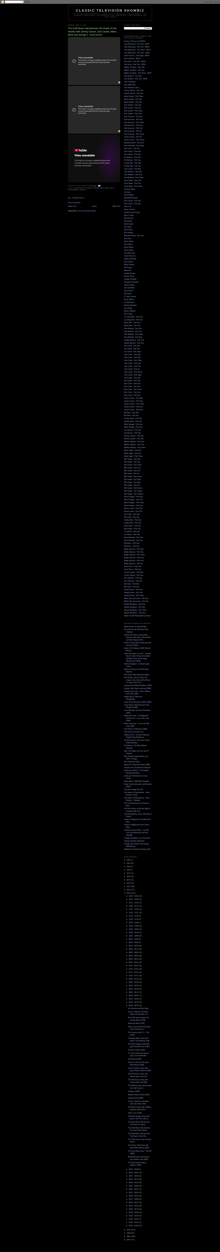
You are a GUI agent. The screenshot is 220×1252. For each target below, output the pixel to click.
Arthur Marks (129, 247)
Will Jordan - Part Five (132, 471)
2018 (129, 870)
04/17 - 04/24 (134, 1176)
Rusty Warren (129, 299)
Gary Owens (128, 262)
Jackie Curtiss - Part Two (133, 401)
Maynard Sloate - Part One (134, 143)
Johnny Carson (92, 188)
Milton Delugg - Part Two (133, 427)
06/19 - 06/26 (134, 986)
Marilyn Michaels (130, 259)
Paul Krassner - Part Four (133, 125)
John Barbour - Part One (133, 172)
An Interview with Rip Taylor (138, 1008)
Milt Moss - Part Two (131, 546)
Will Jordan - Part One (132, 459)
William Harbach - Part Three (134, 447)
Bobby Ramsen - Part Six (133, 564)
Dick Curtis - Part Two (132, 386)
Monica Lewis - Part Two (133, 511)
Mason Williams (130, 311)
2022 (129, 860)
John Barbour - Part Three (133, 177)
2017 (129, 873)
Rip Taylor (127, 294)
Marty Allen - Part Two (132, 325)
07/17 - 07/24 (134, 972)
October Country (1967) (136, 1050)
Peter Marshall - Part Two (133, 540)
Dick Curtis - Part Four (132, 392)
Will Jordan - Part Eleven (133, 488)
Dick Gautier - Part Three (133, 111)
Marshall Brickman (131, 198)
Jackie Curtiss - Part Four (133, 410)
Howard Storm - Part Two (133, 592)
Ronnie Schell (129, 276)
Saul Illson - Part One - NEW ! (135, 61)
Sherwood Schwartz (131, 282)
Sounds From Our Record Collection (137, 767)
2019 (129, 866)
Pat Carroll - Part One (132, 346)
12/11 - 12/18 (134, 903)
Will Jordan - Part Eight (132, 479)
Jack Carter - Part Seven (133, 372)
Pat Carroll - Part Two (132, 349)
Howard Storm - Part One (133, 590)
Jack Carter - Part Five (132, 366)
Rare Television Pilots (132, 762)
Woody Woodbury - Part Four (134, 613)
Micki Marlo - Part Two (132, 529)
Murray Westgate (130, 305)
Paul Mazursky (129, 253)
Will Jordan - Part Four (132, 468)
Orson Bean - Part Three (133, 186)
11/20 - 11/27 (134, 913)
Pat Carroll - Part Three (132, 352)
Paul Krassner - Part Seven (134, 134)
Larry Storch (128, 291)
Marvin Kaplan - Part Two (133, 500)
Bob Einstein (128, 218)
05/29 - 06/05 (134, 995)
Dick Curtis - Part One (132, 384)
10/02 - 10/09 (134, 936)
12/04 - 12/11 (134, 906)
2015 (129, 880)
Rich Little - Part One (132, 514)
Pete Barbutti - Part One (133, 328)
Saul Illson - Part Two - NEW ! (135, 64)
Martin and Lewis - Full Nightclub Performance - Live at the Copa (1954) (136, 718)
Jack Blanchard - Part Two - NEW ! (137, 47)
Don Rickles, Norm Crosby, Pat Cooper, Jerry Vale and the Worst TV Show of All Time (137, 680)
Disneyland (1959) (134, 1059)
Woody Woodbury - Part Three (135, 610)
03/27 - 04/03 (134, 1186)
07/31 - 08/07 (134, 966)
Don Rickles (80, 188)
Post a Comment (74, 203)
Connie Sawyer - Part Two (133, 575)
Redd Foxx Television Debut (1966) (137, 765)
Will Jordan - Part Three (132, 465)
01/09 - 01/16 (134, 1222)
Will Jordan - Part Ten (132, 485)
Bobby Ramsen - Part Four (134, 558)
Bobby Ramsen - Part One (133, 549)
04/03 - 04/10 (134, 1182)
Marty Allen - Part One (132, 323)
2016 (129, 876)
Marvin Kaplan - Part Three (134, 503)
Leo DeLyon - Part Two (132, 433)
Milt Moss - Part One (131, 543)
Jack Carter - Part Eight (132, 375)
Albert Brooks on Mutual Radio (135, 627)
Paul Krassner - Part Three (134, 122)
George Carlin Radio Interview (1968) (137, 688)
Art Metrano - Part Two (132, 160)
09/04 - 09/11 (134, 949)
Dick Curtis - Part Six (132, 148)
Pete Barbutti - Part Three (133, 334)
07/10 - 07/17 (134, 976)
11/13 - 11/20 (134, 916)
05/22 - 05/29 (134, 999)
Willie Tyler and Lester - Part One (136, 598)
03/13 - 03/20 (134, 1192)
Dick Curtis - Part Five (132, 395)
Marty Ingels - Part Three (133, 456)
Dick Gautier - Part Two (132, 108)
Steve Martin (128, 250)
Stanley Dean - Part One (133, 418)
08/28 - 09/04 (134, 952)
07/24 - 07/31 (134, 969)
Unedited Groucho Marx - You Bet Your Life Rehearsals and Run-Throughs (136, 832)
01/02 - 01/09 (134, 1226)
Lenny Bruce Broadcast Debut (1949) (137, 702)
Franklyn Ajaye (129, 189)
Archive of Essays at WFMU (134, 41)
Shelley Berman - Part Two (134, 343)
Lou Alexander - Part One (133, 317)
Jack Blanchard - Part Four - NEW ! (137, 53)
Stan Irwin (127, 238)
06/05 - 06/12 (134, 992)
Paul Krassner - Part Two (133, 119)
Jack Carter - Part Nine (132, 169)
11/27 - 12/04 (134, 909)
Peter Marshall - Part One (133, 537)
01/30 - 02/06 (134, 1212)
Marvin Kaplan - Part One (133, 497)
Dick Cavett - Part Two (132, 204)
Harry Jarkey (128, 241)
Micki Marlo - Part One (132, 526)
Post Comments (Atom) (87, 211)
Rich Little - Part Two (131, 517)
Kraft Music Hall (107, 188)
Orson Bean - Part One (132, 180)
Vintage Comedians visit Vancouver (137, 838)
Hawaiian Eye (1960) (135, 1098)
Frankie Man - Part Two (132, 523)
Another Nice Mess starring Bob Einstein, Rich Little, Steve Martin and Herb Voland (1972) (137, 637)
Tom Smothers (129, 288)
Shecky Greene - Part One (134, 436)
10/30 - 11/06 (134, 922)
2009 (129, 1233)
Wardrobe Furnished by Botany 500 (137, 849)
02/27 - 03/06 (134, 1199)
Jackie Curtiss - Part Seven (134, 140)
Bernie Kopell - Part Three (133, 96)
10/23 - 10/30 (134, 926)
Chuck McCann (129, 256)
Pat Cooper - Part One (132, 378)
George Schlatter (130, 279)
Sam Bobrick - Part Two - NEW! (135, 79)
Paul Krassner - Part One (133, 116)
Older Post (116, 206)
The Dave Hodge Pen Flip (133, 789)
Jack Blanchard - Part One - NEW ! (137, 44)
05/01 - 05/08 (134, 1169)
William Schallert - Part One (134, 67)
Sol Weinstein (129, 302)
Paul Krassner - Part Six (133, 131)
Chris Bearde (129, 195)
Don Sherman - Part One (133, 578)
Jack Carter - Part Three (133, 360)
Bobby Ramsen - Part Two (133, 552)
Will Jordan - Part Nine (132, 482)
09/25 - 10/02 (134, 939)
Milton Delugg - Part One (133, 424)
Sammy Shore (129, 285)
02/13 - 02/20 (134, 1206)
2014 (129, 883)
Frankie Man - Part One (132, 520)
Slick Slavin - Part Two (132, 154)
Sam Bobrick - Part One (133, 76)
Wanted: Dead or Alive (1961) (139, 1095)
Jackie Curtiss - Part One (133, 398)
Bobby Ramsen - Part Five (134, 561)
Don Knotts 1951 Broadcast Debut (136, 675)
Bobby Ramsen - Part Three (134, 555)
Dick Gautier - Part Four (133, 114)
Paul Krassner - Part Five (133, 128)
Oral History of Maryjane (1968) (135, 729)
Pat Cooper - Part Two (132, 381)
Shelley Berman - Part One (134, 340)
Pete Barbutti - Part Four (133, 337)
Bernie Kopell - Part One (133, 102)
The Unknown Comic (131, 88)
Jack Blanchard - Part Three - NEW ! (137, 50)
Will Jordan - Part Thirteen (133, 494)
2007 (129, 1240)
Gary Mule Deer (130, 85)
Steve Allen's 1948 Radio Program (136, 781)
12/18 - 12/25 (134, 899)
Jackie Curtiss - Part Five (133, 407)
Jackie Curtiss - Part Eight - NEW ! (137, 56)
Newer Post (72, 206)
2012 (129, 890)
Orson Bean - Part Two (132, 183)
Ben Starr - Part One (131, 584)
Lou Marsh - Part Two (132, 534)
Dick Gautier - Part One (132, 105)
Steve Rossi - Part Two (132, 569)
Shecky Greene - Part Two (133, 439)
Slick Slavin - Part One (132, 151)
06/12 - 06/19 (134, 989)
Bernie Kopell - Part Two (133, 99)
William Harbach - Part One (134, 442)
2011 (129, 893)
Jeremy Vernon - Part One (133, 90)
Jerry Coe (127, 206)
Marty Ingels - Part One (132, 450)
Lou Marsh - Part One (132, 531)
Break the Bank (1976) (136, 1023)
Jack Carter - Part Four (132, 363)
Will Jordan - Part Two (132, 462)
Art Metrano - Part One (132, 157)
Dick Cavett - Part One (132, 201)
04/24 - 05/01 (134, 1173)
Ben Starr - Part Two (131, 587)
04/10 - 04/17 (134, 1179)
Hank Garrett (128, 224)
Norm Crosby (129, 215)
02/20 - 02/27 (134, 1202)
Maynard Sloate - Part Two (134, 236)
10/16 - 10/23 (134, 929)
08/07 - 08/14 (134, 962)
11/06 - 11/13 (134, 919)
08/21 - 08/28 (134, 956)
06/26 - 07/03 (134, 982)
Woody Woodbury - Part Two (134, 607)
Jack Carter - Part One (132, 355)
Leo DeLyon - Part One (132, 430)
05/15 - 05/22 (134, 1002)
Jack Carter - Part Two (132, 357)
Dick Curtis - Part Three (132, 389)
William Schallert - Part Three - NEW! (138, 73)
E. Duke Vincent (130, 296)
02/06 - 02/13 (134, 1209)
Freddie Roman (129, 273)
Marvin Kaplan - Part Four (133, 505)
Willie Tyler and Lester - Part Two (136, 601)
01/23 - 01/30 (134, 1216)
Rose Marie (128, 244)
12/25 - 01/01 (134, 896)
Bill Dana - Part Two (131, 415)
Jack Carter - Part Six (132, 369)
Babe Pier (127, 270)
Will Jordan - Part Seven (133, 476)
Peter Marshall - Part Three (134, 146)
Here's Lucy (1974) (135, 1113)
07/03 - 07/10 (134, 979)
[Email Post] (99, 185)
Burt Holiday (128, 233)
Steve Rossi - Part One (132, 566)
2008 (129, 1236)
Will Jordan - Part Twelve (133, 491)
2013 (129, 886)
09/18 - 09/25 (134, 942)
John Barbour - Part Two (133, 175)
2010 (129, 1230)
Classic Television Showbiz (110, 10)
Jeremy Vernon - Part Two (133, 93)
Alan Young (128, 314)
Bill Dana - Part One (131, 413)
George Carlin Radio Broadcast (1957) (138, 685)
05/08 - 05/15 (134, 1005)
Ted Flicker (128, 221)
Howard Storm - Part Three (134, 595)
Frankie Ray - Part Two (132, 166)
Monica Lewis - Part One (133, 508)
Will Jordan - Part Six (132, 473)
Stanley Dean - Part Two (133, 421)
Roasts (83, 189)
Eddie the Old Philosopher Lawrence (137, 616)
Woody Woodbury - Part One (134, 604)
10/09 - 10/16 (134, 932)
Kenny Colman (129, 209)
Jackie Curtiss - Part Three (134, 404)
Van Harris (128, 227)
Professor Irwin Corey (132, 212)
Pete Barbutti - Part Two (133, 331)
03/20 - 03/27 (134, 1189)
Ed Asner (127, 192)
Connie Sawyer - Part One (133, 572)
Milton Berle (73, 189)
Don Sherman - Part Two (133, 581)
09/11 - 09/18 (134, 946)
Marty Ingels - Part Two (132, 453)
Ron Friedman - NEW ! (132, 58)
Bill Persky (128, 267)
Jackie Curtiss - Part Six (133, 137)
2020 (129, 863)
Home (94, 206)
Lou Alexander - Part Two (133, 320)
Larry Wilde (128, 308)
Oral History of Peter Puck (133, 732)
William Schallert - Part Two (134, 70)
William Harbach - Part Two (134, 444)
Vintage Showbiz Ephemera (134, 841)
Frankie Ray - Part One (132, 163)
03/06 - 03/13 (134, 1196)
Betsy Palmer (129, 264)
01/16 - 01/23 (134, 1219)
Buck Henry (128, 230)
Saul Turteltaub (129, 82)
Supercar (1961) (134, 1091)
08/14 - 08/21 (134, 959)
